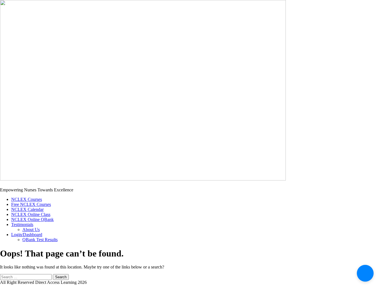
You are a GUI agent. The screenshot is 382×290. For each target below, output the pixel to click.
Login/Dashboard (26, 234)
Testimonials (22, 224)
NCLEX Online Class (30, 214)
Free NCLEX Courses (31, 204)
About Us (31, 229)
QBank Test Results (40, 239)
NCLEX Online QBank (32, 219)
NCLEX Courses (26, 199)
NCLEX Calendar (27, 209)
